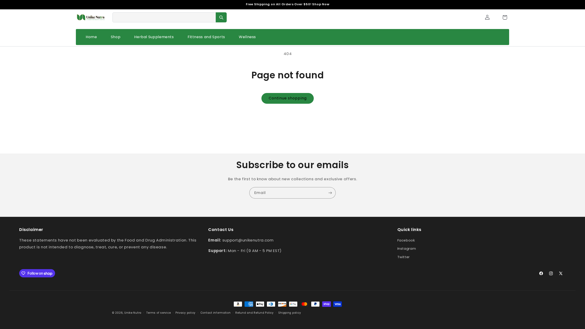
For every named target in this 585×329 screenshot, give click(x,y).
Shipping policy (289, 313)
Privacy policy (186, 313)
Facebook (406, 240)
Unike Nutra (132, 313)
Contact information (215, 313)
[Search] (221, 17)
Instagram (406, 248)
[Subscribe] (330, 192)
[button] (505, 17)
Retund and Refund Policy (254, 313)
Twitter (403, 257)
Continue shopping (288, 98)
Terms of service (158, 313)
